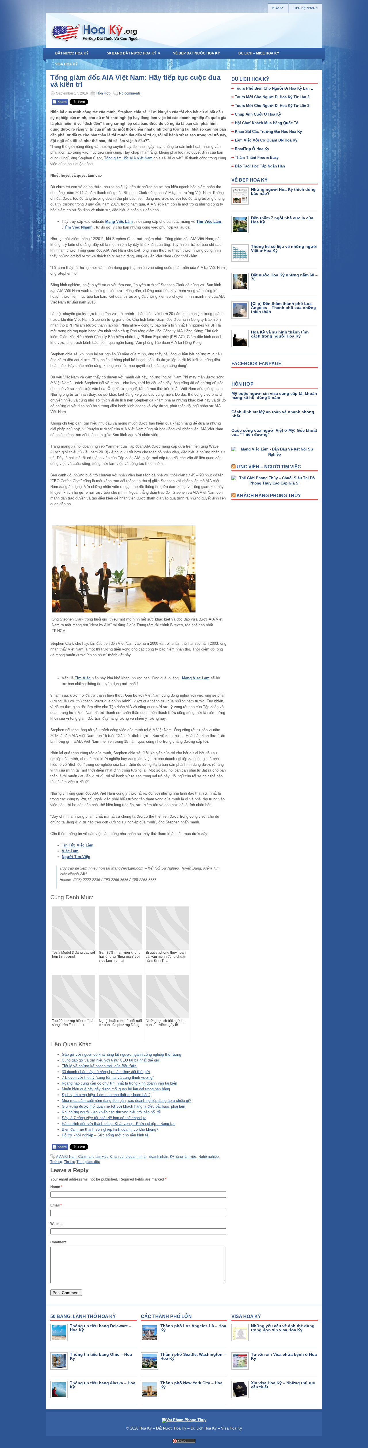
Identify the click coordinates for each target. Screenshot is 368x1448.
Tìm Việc (83, 678)
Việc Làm (70, 851)
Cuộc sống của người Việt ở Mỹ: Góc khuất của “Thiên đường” (274, 432)
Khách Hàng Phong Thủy (269, 495)
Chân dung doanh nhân (128, 1157)
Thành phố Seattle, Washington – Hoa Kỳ (193, 1356)
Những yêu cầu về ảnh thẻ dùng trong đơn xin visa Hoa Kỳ (283, 1327)
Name (56, 1187)
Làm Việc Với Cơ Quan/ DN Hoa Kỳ (266, 140)
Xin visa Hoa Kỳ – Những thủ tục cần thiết (283, 1385)
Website (57, 1224)
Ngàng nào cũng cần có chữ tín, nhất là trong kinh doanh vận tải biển (119, 1083)
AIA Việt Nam (141, 158)
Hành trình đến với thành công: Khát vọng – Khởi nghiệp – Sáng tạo (118, 1123)
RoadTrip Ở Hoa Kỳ (252, 149)
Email (56, 1205)
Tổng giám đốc (116, 158)
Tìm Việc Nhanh (78, 227)
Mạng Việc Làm (119, 221)
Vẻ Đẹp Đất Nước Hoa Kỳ (196, 53)
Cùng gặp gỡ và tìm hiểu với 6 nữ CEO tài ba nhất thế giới (111, 1060)
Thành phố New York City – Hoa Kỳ (191, 1385)
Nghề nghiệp (208, 1157)
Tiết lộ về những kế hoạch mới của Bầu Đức (99, 1066)
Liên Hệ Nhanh (306, 8)
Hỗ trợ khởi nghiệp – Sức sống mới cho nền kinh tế (105, 1135)
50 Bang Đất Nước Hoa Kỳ (133, 53)
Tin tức (69, 1162)
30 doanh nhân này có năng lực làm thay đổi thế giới (106, 1072)
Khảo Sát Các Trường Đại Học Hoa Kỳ (268, 131)
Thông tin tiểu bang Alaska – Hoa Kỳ (102, 1385)
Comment (58, 1242)
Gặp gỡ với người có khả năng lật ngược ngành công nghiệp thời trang (121, 1054)
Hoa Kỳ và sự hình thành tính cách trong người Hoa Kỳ (280, 334)
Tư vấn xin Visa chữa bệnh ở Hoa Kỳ (284, 1356)
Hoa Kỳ (278, 8)
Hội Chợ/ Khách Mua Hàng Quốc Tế (266, 123)
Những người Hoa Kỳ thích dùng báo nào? (283, 191)
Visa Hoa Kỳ (66, 64)
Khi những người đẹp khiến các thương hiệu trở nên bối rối (111, 1112)
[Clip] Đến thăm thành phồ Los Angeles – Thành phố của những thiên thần (283, 307)
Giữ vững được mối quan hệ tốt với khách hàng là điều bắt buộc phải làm (123, 1106)
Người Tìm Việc (76, 857)
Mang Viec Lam (196, 678)
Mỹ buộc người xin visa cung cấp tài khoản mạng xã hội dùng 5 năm (274, 395)
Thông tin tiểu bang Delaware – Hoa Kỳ (100, 1327)
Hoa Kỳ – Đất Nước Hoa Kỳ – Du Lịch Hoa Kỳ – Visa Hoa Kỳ (190, 1428)
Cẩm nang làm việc (93, 1157)
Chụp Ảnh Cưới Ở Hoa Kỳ (258, 114)
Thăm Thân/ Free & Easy (257, 157)
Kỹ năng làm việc (183, 1157)
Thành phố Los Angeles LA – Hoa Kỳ (193, 1327)
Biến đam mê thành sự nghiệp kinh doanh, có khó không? (110, 1129)
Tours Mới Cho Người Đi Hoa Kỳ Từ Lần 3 (272, 105)
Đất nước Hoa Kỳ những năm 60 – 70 (284, 277)
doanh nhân (158, 1157)
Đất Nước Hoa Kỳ (72, 53)
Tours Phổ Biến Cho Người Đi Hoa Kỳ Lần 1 (274, 88)
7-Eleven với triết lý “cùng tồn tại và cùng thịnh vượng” (108, 1077)
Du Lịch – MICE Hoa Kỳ (258, 53)
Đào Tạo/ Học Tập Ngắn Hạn (260, 166)
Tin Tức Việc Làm (77, 845)
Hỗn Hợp (103, 93)
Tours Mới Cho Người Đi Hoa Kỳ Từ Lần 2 (272, 97)
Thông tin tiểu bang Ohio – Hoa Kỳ (101, 1356)
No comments (130, 93)
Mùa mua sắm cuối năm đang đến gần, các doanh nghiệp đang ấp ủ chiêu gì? (126, 1100)
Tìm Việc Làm (208, 221)
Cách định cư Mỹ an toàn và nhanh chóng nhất (272, 414)
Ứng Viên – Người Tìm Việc (269, 466)
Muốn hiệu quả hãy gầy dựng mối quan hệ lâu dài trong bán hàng (116, 1089)
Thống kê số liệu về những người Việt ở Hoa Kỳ (284, 248)
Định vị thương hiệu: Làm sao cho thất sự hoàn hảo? (106, 1095)
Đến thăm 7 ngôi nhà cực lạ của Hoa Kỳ (282, 220)
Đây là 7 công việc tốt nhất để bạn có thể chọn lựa (104, 1118)
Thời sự (56, 1162)
